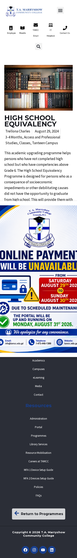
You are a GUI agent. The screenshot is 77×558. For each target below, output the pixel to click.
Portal (38, 427)
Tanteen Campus (45, 143)
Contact (38, 394)
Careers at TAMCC (38, 461)
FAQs (38, 495)
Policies (38, 487)
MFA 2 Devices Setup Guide (39, 478)
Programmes (38, 436)
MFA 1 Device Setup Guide (38, 470)
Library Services (38, 444)
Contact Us (65, 33)
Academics (38, 360)
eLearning (38, 377)
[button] (60, 10)
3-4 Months (13, 137)
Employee (11, 33)
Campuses (38, 369)
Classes (24, 143)
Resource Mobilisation (38, 453)
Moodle (22, 33)
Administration (38, 418)
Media (38, 386)
